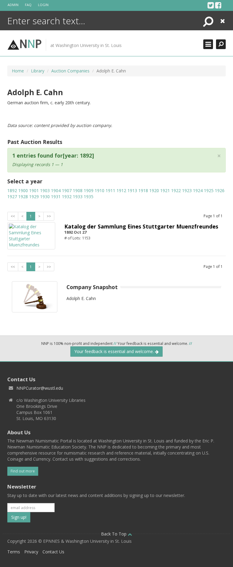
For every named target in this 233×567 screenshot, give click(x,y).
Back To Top (114, 534)
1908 (78, 190)
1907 (67, 190)
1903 (45, 190)
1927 (12, 196)
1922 (176, 190)
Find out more (23, 471)
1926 (220, 190)
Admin (13, 4)
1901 (34, 190)
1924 (198, 190)
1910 (99, 190)
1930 (45, 196)
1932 (67, 196)
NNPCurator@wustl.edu (39, 388)
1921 (165, 190)
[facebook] (218, 5)
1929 (34, 196)
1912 (121, 190)
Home (18, 71)
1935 (88, 196)
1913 (132, 190)
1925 (209, 190)
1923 (187, 190)
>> (49, 216)
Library (37, 71)
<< (13, 216)
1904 (56, 190)
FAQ (28, 4)
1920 (154, 190)
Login (43, 4)
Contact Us (53, 552)
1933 (78, 196)
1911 (110, 190)
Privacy (31, 552)
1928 (23, 196)
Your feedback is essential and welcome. (114, 351)
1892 (12, 190)
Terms (13, 552)
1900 (23, 190)
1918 (143, 190)
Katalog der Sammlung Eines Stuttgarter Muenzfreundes (141, 226)
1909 (88, 190)
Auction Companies (70, 71)
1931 (56, 196)
